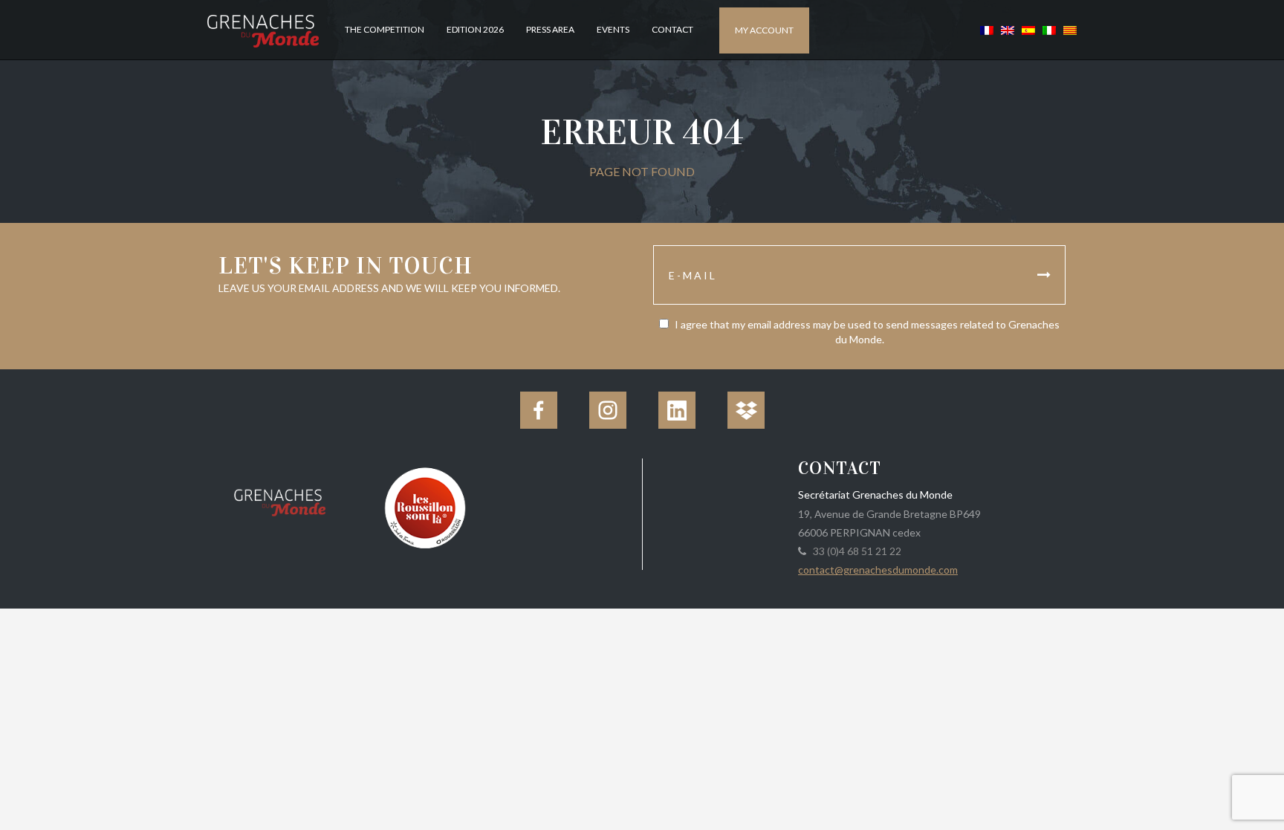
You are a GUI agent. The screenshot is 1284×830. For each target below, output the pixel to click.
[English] (1007, 29)
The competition (384, 29)
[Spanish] (1028, 29)
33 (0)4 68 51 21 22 (854, 551)
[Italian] (1049, 29)
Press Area (550, 29)
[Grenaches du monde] (279, 500)
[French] (986, 29)
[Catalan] (1068, 29)
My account (764, 30)
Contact (672, 29)
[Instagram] (607, 410)
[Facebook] (538, 410)
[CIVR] (424, 506)
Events (613, 29)
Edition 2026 (475, 29)
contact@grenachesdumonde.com (878, 569)
